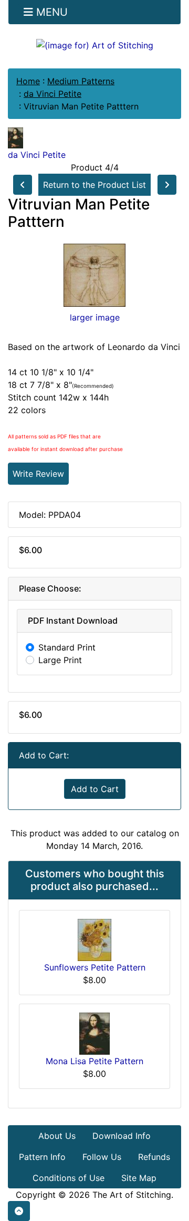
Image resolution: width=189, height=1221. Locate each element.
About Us (57, 1135)
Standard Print (67, 647)
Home (28, 81)
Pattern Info (42, 1157)
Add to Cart (95, 789)
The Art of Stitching (131, 1194)
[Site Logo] (94, 45)
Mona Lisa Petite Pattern (94, 1061)
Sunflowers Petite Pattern (94, 967)
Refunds (154, 1157)
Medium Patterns (80, 81)
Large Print (60, 660)
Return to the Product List (94, 184)
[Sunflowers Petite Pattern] (94, 939)
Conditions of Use (68, 1178)
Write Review (38, 473)
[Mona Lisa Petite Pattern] (94, 1032)
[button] (19, 1211)
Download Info (121, 1135)
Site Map (138, 1178)
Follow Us (101, 1157)
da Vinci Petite (52, 93)
